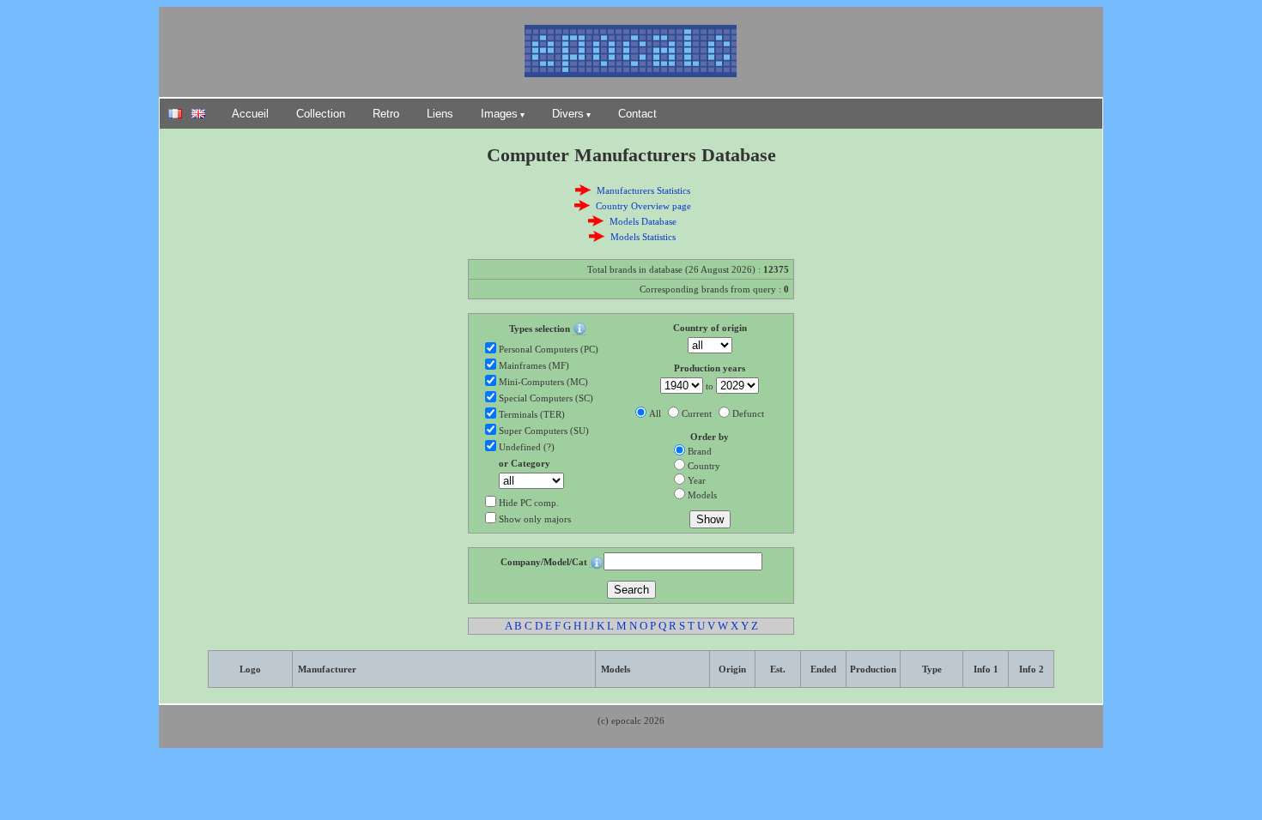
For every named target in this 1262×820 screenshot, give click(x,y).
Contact (637, 113)
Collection (320, 113)
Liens (440, 113)
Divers (568, 113)
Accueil (250, 113)
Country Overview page (643, 206)
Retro (386, 113)
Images (499, 113)
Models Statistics (643, 237)
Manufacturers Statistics (643, 190)
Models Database (643, 221)
